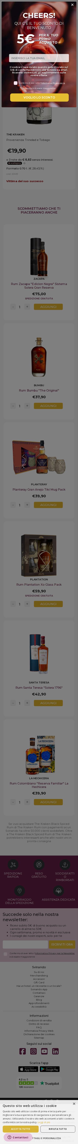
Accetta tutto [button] (20, 1129)
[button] (39, 1138)
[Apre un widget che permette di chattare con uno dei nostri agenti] (18, 1137)
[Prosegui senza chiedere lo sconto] (72, 5)
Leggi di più (44, 1122)
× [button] (74, 1104)
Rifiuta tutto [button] (58, 1129)
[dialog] (39, 1122)
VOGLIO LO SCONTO (39, 97)
